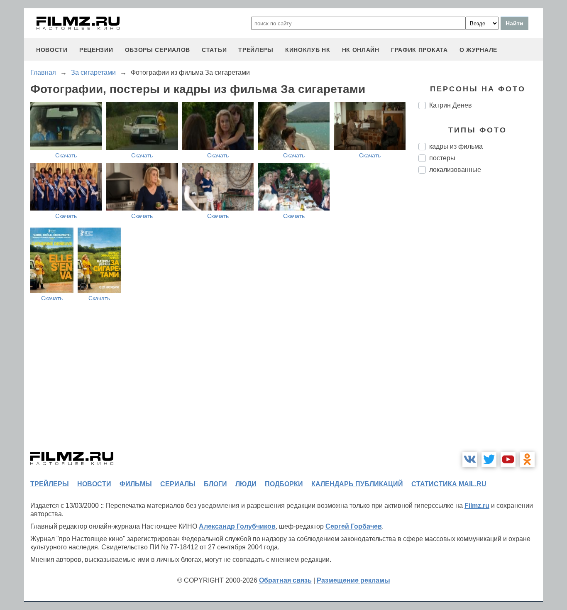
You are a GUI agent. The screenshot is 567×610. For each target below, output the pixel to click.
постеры (442, 158)
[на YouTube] (508, 459)
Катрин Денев (450, 105)
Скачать (66, 155)
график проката (419, 50)
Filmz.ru (476, 505)
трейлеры (256, 50)
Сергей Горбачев (353, 526)
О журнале (478, 50)
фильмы (136, 484)
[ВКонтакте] (469, 459)
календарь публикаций (357, 484)
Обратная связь (285, 580)
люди (246, 484)
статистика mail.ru (448, 484)
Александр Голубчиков (237, 526)
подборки (284, 484)
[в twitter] (488, 459)
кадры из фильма (456, 146)
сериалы (178, 484)
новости (52, 50)
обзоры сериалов (158, 50)
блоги (215, 484)
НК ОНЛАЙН (360, 50)
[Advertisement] (480, 318)
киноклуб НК (307, 50)
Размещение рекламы (353, 580)
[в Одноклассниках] (527, 459)
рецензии (96, 50)
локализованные (455, 169)
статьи (214, 50)
